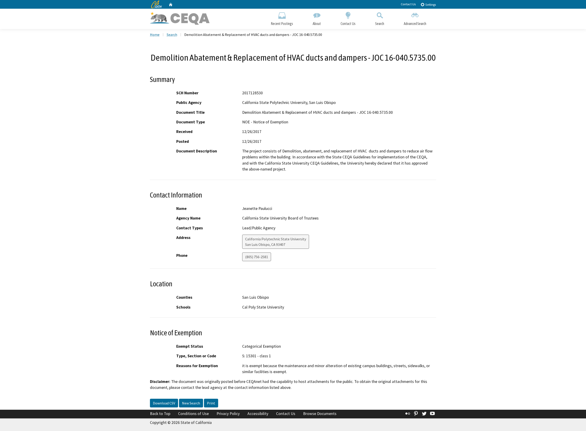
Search (379, 24)
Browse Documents (319, 413)
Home (155, 34)
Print (211, 403)
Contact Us (408, 4)
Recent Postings (282, 24)
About (317, 24)
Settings (430, 5)
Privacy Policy (228, 413)
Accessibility (257, 413)
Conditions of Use (193, 413)
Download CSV (164, 403)
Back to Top (160, 413)
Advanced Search (415, 24)
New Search (191, 403)
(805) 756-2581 (256, 257)
